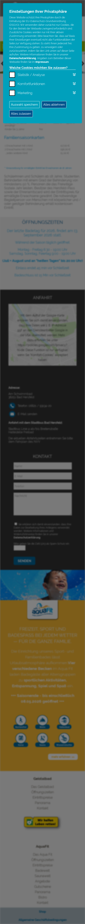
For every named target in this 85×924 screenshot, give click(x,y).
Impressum (42, 62)
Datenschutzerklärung (22, 58)
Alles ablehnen (54, 104)
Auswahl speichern (24, 104)
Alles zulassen (21, 114)
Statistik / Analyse (31, 75)
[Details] (74, 74)
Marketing (25, 93)
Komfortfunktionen (31, 84)
